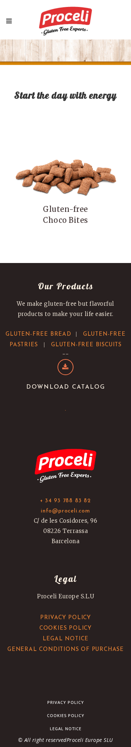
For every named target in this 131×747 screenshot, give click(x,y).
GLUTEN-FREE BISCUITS (86, 345)
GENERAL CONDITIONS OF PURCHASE (65, 649)
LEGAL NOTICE (66, 639)
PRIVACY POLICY (65, 618)
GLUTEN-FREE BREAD (38, 334)
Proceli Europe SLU (90, 739)
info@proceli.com (65, 511)
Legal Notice (66, 728)
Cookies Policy (65, 715)
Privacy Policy (65, 702)
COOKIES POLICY (65, 628)
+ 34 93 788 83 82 (65, 501)
